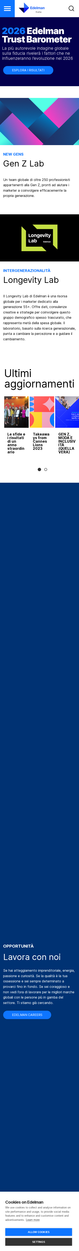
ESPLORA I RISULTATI (28, 70)
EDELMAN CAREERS (27, 1015)
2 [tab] (46, 470)
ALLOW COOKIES (39, 1232)
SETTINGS (38, 1242)
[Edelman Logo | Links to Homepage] (29, 8)
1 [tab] (39, 469)
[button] (7, 8)
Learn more (33, 1219)
